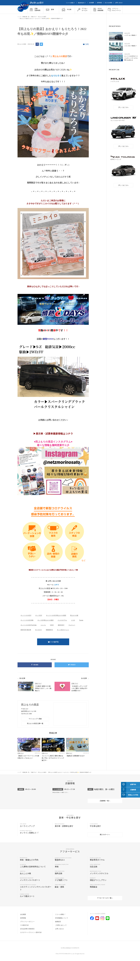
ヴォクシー (71, 625)
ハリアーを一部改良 (129, 35)
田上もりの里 (74, 615)
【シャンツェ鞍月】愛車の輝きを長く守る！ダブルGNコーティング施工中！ (53, 758)
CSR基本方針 (24, 925)
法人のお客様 (108, 2)
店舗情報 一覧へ (105, 801)
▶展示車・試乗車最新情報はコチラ (53, 433)
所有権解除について (61, 918)
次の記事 (84, 678)
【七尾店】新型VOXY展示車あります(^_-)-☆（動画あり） (43, 688)
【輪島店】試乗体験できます (75, 756)
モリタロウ (38, 630)
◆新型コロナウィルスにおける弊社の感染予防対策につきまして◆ (53, 570)
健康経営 (58, 921)
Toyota (81, 620)
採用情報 (99, 2)
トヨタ (73, 620)
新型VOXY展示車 (26, 630)
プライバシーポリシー (27, 921)
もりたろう (56, 75)
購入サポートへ (105, 834)
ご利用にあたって (61, 925)
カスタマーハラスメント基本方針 (31, 932)
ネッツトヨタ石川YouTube (28, 625)
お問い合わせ (118, 2)
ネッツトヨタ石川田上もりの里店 (56, 615)
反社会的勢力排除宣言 (27, 929)
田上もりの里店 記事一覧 (35, 723)
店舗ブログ (38, 683)
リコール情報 (69, 2)
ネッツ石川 (38, 615)
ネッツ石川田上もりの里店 (45, 620)
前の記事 (22, 678)
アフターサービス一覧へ (105, 898)
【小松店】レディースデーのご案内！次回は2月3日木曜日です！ (79, 688)
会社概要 (91, 2)
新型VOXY (61, 625)
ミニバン (43, 625)
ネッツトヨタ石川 (26, 615)
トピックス (127, 33)
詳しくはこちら (123, 107)
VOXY (52, 625)
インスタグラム (62, 620)
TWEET (73, 665)
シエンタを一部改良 (129, 46)
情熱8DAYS (49, 630)
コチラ (56, 585)
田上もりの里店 (30, 704)
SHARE (35, 665)
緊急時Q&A (81, 2)
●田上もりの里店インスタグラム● (53, 441)
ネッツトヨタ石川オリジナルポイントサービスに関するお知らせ (131, 58)
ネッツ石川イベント (63, 630)
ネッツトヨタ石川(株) (27, 620)
